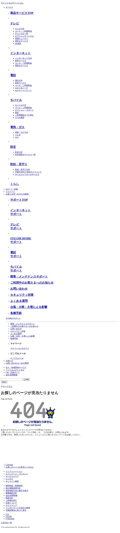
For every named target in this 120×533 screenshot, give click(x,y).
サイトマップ (11, 505)
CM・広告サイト (13, 372)
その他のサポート (13, 318)
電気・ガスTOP (21, 132)
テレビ (14, 23)
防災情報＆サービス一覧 (25, 155)
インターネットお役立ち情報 (18, 508)
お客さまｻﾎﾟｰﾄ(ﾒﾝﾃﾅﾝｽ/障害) (17, 194)
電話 (13, 75)
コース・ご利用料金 (23, 31)
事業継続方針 (11, 493)
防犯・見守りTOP (22, 169)
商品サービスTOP (21, 12)
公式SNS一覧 (6, 523)
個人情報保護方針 (13, 488)
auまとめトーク (21, 88)
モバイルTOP (20, 105)
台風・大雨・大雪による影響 (28, 306)
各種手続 (16, 313)
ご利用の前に (11, 500)
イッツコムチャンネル (15, 370)
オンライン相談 (12, 481)
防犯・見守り (18, 164)
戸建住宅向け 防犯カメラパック (28, 172)
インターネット (20, 53)
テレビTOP (19, 29)
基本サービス (20, 61)
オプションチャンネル (24, 36)
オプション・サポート (24, 110)
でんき (18, 135)
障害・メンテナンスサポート (29, 276)
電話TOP (18, 80)
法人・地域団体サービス (16, 367)
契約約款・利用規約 (14, 486)
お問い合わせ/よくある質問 (17, 363)
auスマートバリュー (23, 90)
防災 (13, 146)
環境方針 (9, 498)
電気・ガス (17, 127)
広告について (11, 503)
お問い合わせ (19, 288)
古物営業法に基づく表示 (16, 510)
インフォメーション (14, 471)
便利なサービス (21, 41)
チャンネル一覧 (21, 34)
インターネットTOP (23, 58)
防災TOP (18, 152)
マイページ (10, 192)
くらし (14, 183)
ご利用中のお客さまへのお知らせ (32, 282)
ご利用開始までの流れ (24, 115)
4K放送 (18, 43)
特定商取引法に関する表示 (17, 491)
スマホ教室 (19, 117)
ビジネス (9, 479)
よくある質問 (19, 300)
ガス (17, 137)
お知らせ (9, 361)
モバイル (16, 99)
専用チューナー (21, 39)
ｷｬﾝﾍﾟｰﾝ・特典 (12, 189)
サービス (9, 7)
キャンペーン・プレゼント (17, 474)
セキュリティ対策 (22, 294)
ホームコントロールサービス (27, 174)
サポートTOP (19, 199)
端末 (17, 113)
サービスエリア (12, 476)
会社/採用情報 (11, 375)
